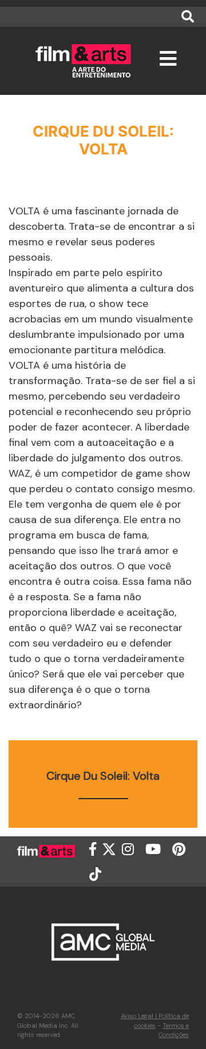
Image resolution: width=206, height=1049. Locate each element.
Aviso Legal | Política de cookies (155, 1021)
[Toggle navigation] (168, 63)
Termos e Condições (174, 1030)
